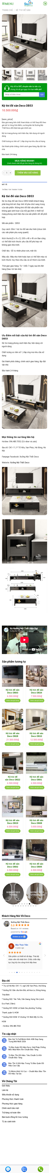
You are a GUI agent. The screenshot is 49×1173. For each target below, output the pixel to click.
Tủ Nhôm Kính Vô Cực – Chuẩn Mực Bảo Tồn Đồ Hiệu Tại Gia (27, 1072)
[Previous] (6, 41)
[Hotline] (40, 1169)
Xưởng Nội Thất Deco (19, 462)
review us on (18, 936)
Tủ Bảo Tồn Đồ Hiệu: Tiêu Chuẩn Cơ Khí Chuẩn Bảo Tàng (25, 1056)
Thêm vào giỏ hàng (27, 173)
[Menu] (8, 3)
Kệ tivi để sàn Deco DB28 (12, 734)
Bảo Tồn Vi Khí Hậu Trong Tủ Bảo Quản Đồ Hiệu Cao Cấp (26, 1064)
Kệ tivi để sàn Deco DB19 (12, 821)
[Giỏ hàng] (45, 3)
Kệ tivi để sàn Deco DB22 (12, 778)
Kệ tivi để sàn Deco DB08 (36, 821)
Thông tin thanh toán (12, 190)
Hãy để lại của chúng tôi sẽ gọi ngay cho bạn (26, 87)
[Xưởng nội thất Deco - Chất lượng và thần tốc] (28, 3)
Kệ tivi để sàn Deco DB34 (36, 691)
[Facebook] (8, 1169)
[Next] (43, 41)
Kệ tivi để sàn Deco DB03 (12, 691)
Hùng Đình (20, 944)
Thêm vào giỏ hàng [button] (12, 700)
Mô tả (4, 184)
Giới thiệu (6, 1086)
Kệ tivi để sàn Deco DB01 (36, 778)
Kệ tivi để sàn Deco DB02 (12, 865)
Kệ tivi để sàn (23, 10)
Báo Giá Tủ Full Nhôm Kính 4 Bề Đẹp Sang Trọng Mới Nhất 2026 (25, 1040)
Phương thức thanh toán (12, 1099)
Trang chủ (7, 10)
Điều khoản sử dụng (10, 1094)
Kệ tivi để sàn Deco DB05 (36, 865)
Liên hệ (5, 1090)
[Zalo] (24, 1169)
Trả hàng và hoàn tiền (11, 1112)
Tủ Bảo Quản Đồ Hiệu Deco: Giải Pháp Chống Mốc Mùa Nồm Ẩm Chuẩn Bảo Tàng (27, 1048)
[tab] (24, 184)
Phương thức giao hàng (12, 1103)
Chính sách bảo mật (10, 1108)
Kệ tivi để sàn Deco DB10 (36, 734)
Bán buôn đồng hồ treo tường (15, 1117)
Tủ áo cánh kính (8, 1121)
